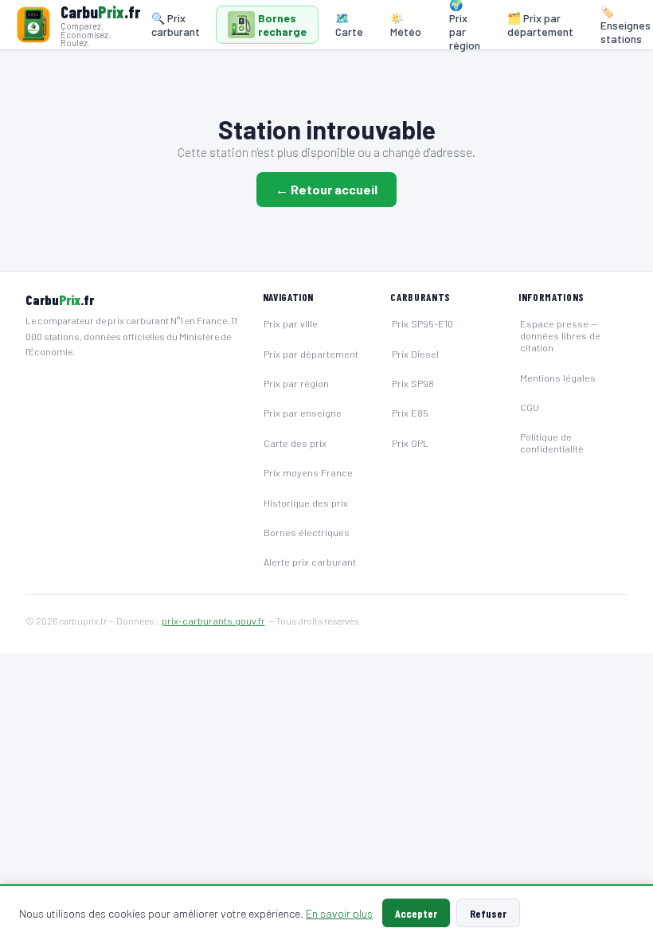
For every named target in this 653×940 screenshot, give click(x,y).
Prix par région (296, 383)
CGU (529, 407)
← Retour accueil (326, 189)
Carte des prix (295, 442)
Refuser (488, 913)
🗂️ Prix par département (540, 24)
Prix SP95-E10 (422, 323)
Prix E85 (410, 412)
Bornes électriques (307, 532)
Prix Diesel (415, 353)
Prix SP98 (413, 383)
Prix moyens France (308, 472)
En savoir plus (339, 913)
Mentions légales (558, 377)
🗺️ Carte (349, 24)
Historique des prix (306, 502)
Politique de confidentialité (552, 442)
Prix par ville (291, 323)
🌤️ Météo (405, 24)
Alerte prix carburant (310, 561)
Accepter (416, 913)
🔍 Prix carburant (175, 24)
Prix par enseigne (303, 412)
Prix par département (311, 353)
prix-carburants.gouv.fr (213, 620)
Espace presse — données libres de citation (560, 335)
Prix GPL (410, 442)
